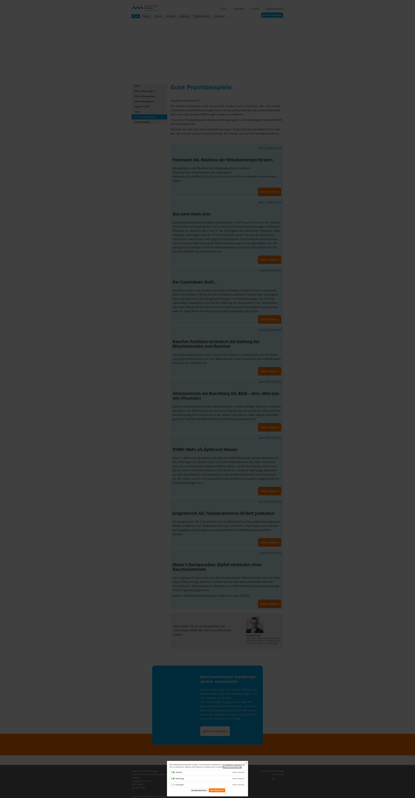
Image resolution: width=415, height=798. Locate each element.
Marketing (180, 778)
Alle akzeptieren (217, 790)
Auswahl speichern (199, 790)
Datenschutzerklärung (232, 767)
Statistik (179, 772)
